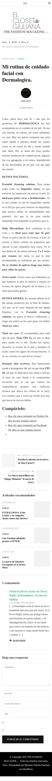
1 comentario (26, 108)
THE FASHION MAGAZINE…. (26, 32)
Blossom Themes (33, 765)
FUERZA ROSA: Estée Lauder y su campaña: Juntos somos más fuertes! (15, 515)
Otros (21, 59)
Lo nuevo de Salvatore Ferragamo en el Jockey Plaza (14, 564)
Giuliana (26, 101)
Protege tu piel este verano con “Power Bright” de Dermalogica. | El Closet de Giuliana (28, 595)
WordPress (28, 769)
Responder (19, 641)
